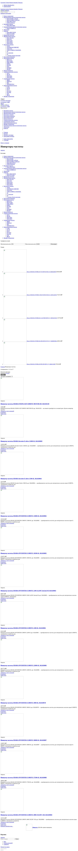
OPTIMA (9, 67)
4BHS (8, 80)
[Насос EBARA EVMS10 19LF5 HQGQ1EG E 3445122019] (15, 295)
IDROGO (9, 81)
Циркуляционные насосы (10, 85)
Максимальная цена (30, 244)
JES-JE (8, 74)
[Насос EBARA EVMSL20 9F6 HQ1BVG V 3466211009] (15, 364)
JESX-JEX (9, 76)
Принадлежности (8, 70)
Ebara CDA (9, 40)
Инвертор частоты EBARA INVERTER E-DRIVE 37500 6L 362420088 (24, 777)
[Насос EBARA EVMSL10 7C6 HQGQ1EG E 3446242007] (15, 271)
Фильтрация (54, 244)
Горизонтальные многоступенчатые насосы (15, 27)
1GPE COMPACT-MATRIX (14, 50)
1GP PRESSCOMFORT (13, 47)
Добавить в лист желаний (7, 411)
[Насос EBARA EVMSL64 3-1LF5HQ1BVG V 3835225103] (15, 318)
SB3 (8, 82)
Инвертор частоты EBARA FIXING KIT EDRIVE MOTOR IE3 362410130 (25, 404)
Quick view (3, 413)
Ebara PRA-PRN (11, 25)
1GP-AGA (9, 48)
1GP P (8, 46)
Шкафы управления (9, 96)
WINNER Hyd (10, 84)
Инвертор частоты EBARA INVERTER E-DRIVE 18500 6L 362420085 (24, 553)
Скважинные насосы (9, 78)
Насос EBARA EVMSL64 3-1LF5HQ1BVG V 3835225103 (42, 318)
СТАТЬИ (6, 140)
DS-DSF (9, 65)
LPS (8, 93)
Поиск (2, 99)
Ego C (8, 89)
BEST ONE (10, 61)
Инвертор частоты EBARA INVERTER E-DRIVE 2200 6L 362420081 (23, 628)
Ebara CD (9, 39)
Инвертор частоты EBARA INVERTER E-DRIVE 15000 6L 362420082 (24, 516)
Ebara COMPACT (11, 28)
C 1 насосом (10, 52)
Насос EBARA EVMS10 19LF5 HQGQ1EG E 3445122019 (42, 295)
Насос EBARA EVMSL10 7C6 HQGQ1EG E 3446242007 (42, 271)
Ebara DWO (10, 43)
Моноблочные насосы (9, 36)
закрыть (3, 150)
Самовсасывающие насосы (11, 72)
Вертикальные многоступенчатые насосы (14, 17)
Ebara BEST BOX (11, 32)
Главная (3, 366)
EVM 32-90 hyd (11, 22)
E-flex (8, 87)
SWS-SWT (9, 77)
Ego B (8, 88)
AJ (7, 51)
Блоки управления (8, 16)
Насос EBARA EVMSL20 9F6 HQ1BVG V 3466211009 (41, 364)
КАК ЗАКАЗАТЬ (8, 139)
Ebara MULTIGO (11, 21)
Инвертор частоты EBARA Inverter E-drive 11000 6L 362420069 (21, 441)
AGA (8, 73)
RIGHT (9, 69)
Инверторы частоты (9, 35)
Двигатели (6, 29)
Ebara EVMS (10, 159)
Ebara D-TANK (11, 33)
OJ (7, 54)
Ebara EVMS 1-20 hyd (12, 18)
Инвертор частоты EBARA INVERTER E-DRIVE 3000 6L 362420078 (23, 703)
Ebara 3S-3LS (10, 37)
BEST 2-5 (9, 59)
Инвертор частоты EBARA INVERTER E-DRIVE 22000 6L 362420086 (24, 665)
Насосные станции (8, 44)
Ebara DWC (10, 42)
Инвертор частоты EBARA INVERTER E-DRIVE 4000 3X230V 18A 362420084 (26, 815)
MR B (8, 95)
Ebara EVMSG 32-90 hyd (13, 20)
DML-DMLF (10, 62)
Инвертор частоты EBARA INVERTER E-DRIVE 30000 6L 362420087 (24, 740)
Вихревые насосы (8, 24)
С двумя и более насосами (13, 55)
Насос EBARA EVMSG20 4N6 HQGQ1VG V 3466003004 (42, 341)
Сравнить (6, 844)
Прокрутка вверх (5, 847)
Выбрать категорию (6, 13)
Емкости (6, 31)
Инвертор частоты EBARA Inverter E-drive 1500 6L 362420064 (21, 478)
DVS (8, 66)
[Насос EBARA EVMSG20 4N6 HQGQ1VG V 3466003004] (15, 341)
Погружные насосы (9, 58)
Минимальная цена (6, 244)
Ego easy (9, 91)
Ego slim (9, 92)
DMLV (8, 63)
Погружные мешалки (9, 57)
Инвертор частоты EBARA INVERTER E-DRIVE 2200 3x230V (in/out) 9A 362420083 (28, 590)
